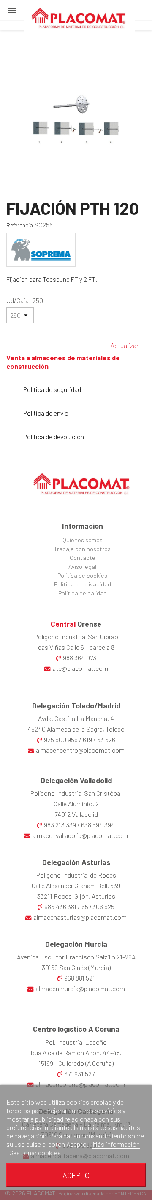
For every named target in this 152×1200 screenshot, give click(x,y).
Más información (116, 1144)
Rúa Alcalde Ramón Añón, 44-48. (76, 1053)
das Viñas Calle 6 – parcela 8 (76, 647)
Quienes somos (82, 539)
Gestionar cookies (35, 1153)
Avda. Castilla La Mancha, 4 (76, 718)
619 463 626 (99, 739)
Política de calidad (82, 593)
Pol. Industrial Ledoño (76, 1042)
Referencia (19, 225)
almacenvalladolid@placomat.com (80, 835)
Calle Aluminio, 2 (76, 804)
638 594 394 (98, 825)
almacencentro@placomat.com (80, 750)
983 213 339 (60, 825)
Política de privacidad (82, 584)
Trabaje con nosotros (82, 548)
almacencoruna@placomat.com (80, 1084)
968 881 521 (79, 978)
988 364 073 (79, 658)
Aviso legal (82, 566)
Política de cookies (82, 575)
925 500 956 (61, 739)
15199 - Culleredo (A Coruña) (76, 1063)
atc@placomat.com (80, 668)
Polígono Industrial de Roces (76, 875)
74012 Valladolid (76, 814)
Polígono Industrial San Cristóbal (76, 793)
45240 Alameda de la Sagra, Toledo (76, 729)
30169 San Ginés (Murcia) (76, 967)
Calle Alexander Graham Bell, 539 (76, 885)
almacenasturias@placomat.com (80, 917)
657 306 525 (97, 907)
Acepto (76, 1175)
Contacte (82, 557)
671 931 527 (79, 1074)
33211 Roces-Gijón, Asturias (76, 896)
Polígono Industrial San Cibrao (76, 636)
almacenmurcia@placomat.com (80, 988)
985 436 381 (60, 907)
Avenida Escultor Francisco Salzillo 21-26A (76, 957)
